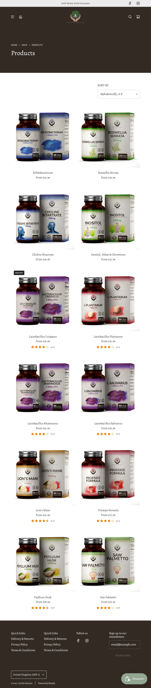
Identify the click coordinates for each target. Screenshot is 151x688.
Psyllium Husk (43, 597)
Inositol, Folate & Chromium (108, 255)
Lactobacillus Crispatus (43, 337)
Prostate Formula (108, 510)
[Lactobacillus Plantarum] (108, 299)
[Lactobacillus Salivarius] (108, 386)
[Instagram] (138, 3)
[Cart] (138, 17)
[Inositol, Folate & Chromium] (108, 217)
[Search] (130, 17)
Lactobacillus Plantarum (108, 337)
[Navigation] (12, 17)
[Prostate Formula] (108, 473)
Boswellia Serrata (108, 173)
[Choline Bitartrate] (43, 217)
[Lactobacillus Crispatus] (43, 299)
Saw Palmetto (108, 597)
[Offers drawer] (20, 17)
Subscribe (123, 655)
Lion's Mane (43, 510)
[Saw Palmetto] (108, 560)
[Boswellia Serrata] (108, 136)
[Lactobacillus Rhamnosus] (43, 386)
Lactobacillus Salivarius (108, 423)
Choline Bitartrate (43, 255)
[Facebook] (130, 3)
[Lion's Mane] (43, 473)
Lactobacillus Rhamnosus (43, 423)
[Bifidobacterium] (43, 136)
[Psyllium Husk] (43, 560)
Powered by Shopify (46, 683)
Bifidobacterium (43, 173)
